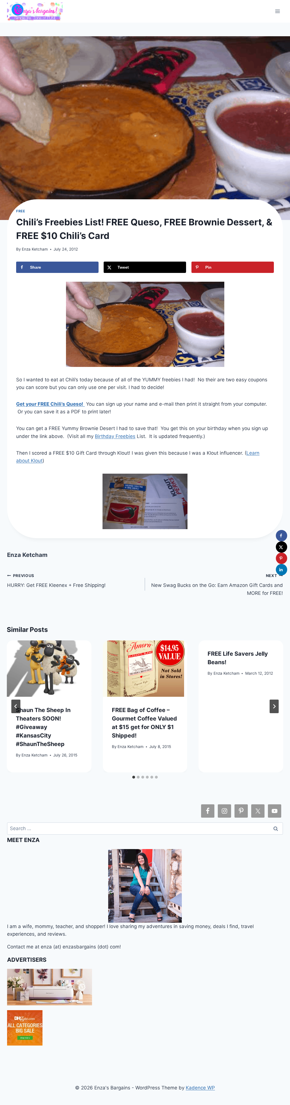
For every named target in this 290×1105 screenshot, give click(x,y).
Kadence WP (200, 1088)
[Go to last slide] (15, 706)
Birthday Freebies (115, 436)
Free (20, 211)
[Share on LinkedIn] (281, 569)
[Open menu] (277, 11)
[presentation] (49, 668)
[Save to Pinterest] (281, 558)
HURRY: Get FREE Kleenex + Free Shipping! (56, 580)
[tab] (133, 777)
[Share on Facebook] (281, 535)
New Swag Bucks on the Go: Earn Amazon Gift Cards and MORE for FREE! (217, 584)
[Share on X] (281, 547)
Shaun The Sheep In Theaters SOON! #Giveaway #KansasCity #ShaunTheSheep (43, 727)
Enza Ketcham (35, 249)
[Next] (274, 706)
